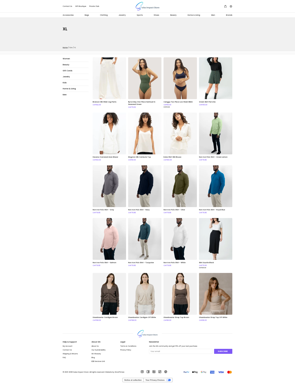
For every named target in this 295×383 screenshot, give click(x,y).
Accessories (68, 15)
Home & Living (193, 15)
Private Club (94, 6)
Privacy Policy (125, 350)
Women (66, 58)
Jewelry (122, 15)
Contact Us (67, 6)
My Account (67, 346)
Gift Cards (67, 70)
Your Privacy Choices (155, 380)
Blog (93, 357)
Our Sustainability (98, 350)
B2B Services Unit (98, 361)
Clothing (104, 15)
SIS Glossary (96, 354)
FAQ (64, 357)
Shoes (156, 15)
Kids (65, 82)
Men (213, 15)
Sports (140, 15)
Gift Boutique (80, 6)
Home (65, 47)
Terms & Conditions (128, 346)
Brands (229, 15)
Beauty (173, 15)
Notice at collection (133, 380)
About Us (95, 346)
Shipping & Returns (70, 354)
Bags (87, 15)
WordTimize (119, 372)
